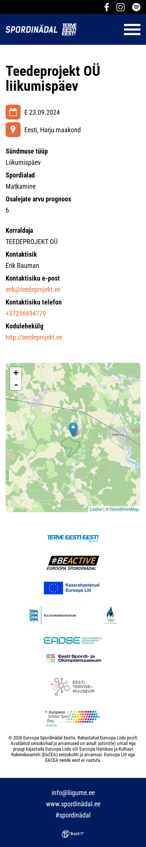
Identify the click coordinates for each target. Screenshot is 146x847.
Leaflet (96, 509)
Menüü (112, 29)
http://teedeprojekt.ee (34, 337)
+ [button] (15, 372)
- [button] (16, 384)
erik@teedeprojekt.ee (33, 289)
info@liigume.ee (73, 793)
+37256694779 (26, 313)
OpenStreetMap (124, 509)
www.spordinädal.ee (73, 804)
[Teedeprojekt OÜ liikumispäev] (73, 430)
